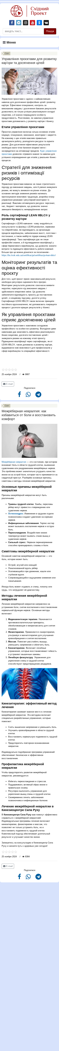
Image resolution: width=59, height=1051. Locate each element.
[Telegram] (38, 396)
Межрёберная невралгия (14, 462)
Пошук (50, 31)
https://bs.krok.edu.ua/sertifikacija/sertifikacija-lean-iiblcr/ (29, 255)
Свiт (7, 53)
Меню (11, 42)
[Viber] (28, 396)
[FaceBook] (20, 396)
